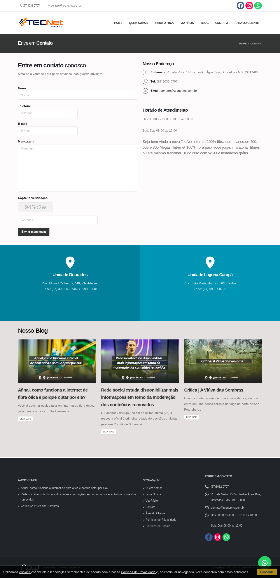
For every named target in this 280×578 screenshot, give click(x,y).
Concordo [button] (267, 572)
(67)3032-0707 (31, 5)
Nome (22, 88)
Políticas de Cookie (157, 526)
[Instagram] (249, 5)
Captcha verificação (33, 198)
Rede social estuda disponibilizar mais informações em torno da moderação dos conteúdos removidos (139, 397)
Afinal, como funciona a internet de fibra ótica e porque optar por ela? (64, 488)
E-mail (22, 123)
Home (118, 23)
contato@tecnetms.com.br (66, 5)
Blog (204, 23)
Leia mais (25, 419)
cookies (25, 572)
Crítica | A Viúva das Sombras (213, 389)
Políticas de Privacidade (160, 519)
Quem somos (138, 23)
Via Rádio (187, 23)
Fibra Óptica (164, 23)
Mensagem (26, 141)
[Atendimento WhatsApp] (258, 5)
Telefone (24, 106)
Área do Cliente (246, 23)
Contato (221, 23)
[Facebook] (240, 5)
